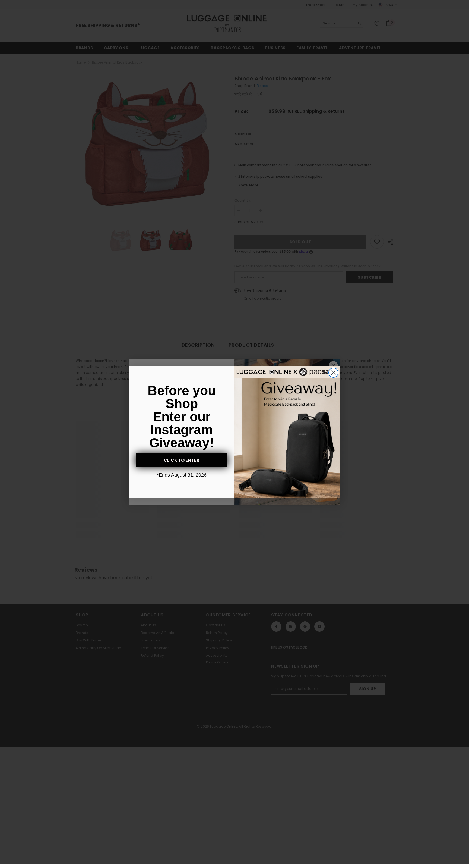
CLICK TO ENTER (181, 460)
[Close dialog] (333, 372)
